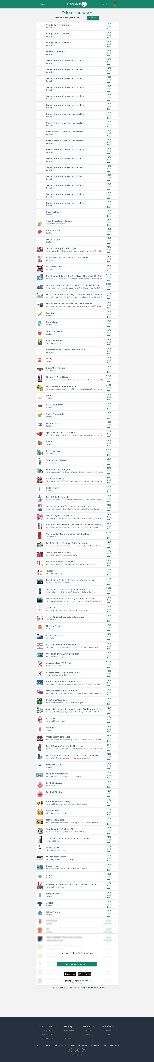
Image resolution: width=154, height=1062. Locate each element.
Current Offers (47, 1034)
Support (68, 1038)
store (102, 988)
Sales (108, 1034)
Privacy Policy (77, 983)
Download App (47, 1038)
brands (72, 988)
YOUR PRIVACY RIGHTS (111, 1045)
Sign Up (93, 18)
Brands (108, 1031)
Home (43, 4)
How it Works (68, 1031)
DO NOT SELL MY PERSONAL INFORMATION (83, 1045)
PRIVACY (47, 1045)
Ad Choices (59, 1045)
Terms (86, 981)
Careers (87, 1031)
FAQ (68, 1034)
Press (88, 1034)
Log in (104, 4)
